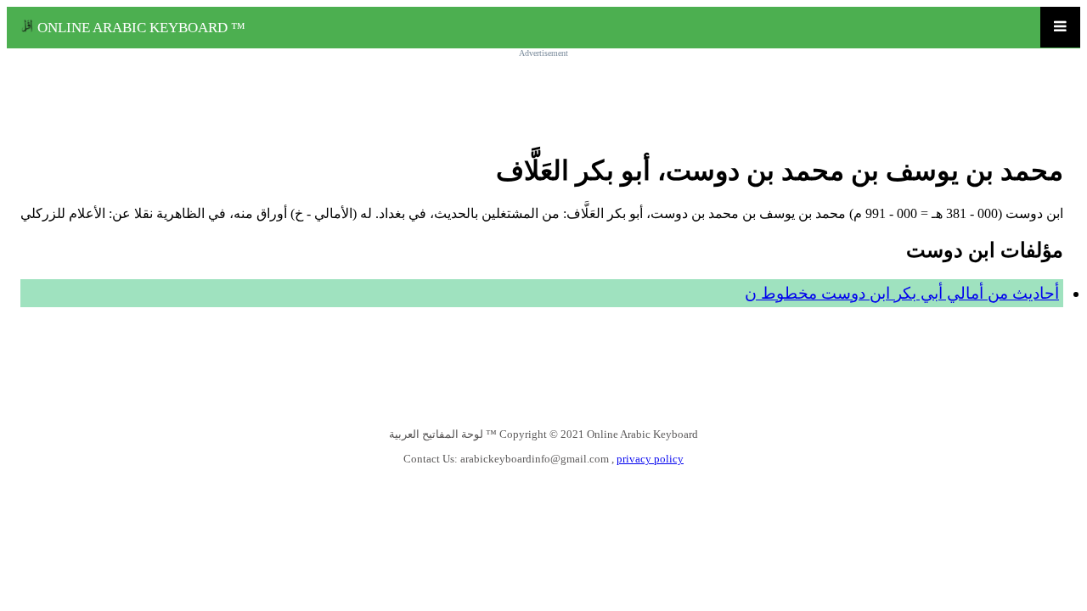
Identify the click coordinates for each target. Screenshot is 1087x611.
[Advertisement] (543, 95)
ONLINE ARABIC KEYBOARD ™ (139, 28)
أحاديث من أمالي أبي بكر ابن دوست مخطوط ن (902, 293)
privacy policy (650, 458)
